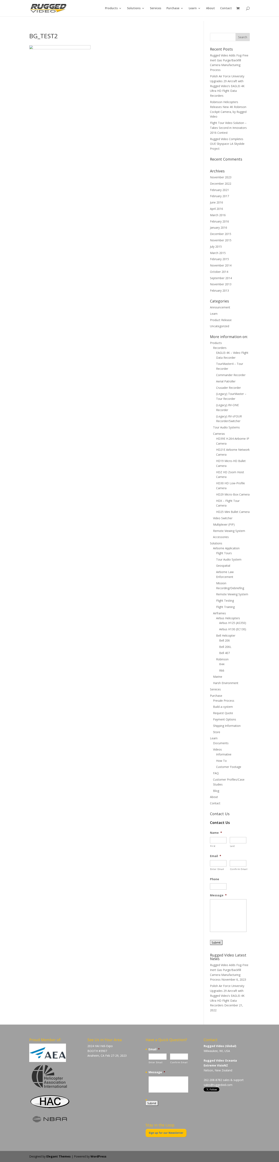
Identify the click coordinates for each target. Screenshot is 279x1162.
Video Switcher (222, 518)
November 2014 (220, 265)
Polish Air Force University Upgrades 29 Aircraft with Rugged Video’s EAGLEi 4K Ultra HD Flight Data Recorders (227, 86)
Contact (226, 8)
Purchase (172, 8)
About (210, 8)
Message (218, 895)
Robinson (222, 659)
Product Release (221, 320)
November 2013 (220, 284)
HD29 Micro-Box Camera (233, 494)
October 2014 (219, 272)
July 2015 (216, 246)
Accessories (221, 537)
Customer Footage (228, 767)
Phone (214, 879)
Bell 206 (224, 640)
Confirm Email (238, 869)
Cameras (219, 434)
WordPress (98, 1156)
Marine (217, 677)
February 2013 (219, 290)
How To (221, 761)
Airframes (219, 613)
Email (215, 856)
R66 (221, 670)
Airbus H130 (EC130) (232, 629)
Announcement (220, 307)
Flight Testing (225, 600)
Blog (216, 791)
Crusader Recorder (228, 388)
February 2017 (219, 196)
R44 (221, 664)
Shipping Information (227, 726)
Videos (217, 749)
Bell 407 (224, 653)
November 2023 (220, 177)
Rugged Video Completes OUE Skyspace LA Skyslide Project (227, 144)
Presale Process (223, 700)
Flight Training (225, 607)
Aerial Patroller (225, 381)
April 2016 (216, 209)
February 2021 (219, 190)
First (212, 845)
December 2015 (220, 234)
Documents (221, 743)
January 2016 (218, 227)
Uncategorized (219, 326)
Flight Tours (224, 553)
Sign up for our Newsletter (166, 1133)
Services (155, 8)
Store (216, 732)
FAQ (216, 773)
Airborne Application (226, 548)
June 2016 (216, 202)
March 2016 (218, 215)
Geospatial (223, 566)
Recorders (220, 348)
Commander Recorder (231, 375)
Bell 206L (225, 647)
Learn (193, 8)
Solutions (134, 8)
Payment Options (224, 719)
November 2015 (220, 240)
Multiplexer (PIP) (224, 524)
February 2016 (219, 221)
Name (216, 833)
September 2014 (221, 278)
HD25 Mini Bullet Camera (233, 512)
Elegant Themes (58, 1156)
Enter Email (217, 869)
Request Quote (223, 713)
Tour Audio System (228, 559)
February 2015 (219, 259)
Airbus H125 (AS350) (232, 623)
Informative (223, 754)
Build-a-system (223, 707)
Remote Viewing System (229, 531)
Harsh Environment (225, 683)
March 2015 (218, 253)
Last (232, 845)
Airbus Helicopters (228, 618)
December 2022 (220, 183)
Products (111, 8)
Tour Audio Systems (226, 427)
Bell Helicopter (225, 635)
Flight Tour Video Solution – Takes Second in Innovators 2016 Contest (228, 128)
